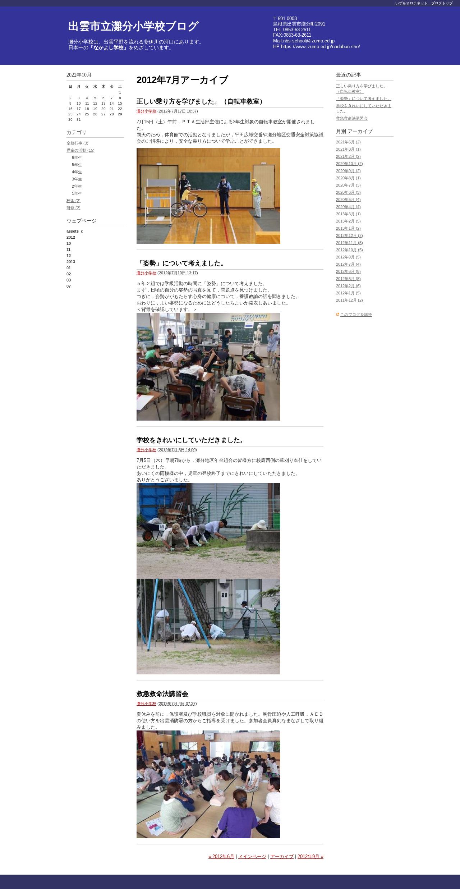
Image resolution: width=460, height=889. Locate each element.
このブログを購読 (356, 314)
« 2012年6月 (221, 856)
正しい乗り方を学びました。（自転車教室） (201, 101)
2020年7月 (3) (348, 185)
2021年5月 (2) (348, 142)
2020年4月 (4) (348, 207)
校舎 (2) (73, 200)
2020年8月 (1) (348, 178)
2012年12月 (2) (349, 235)
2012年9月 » (310, 856)
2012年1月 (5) (348, 293)
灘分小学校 (146, 111)
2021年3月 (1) (348, 149)
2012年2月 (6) (348, 286)
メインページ (252, 856)
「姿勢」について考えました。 (182, 263)
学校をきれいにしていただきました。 (192, 440)
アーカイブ (282, 856)
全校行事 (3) (77, 143)
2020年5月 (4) (348, 199)
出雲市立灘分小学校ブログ (133, 26)
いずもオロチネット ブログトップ (424, 3)
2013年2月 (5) (348, 221)
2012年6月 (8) (348, 271)
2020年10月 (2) (349, 163)
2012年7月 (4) (348, 264)
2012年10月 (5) (349, 250)
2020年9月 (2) (348, 171)
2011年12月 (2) (349, 300)
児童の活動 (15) (80, 150)
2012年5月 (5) (348, 278)
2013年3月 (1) (348, 214)
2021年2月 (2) (348, 156)
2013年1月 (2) (348, 228)
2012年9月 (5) (348, 257)
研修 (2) (73, 208)
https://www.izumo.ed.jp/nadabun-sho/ (320, 46)
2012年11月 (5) (349, 242)
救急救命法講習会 (162, 693)
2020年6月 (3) (348, 192)
